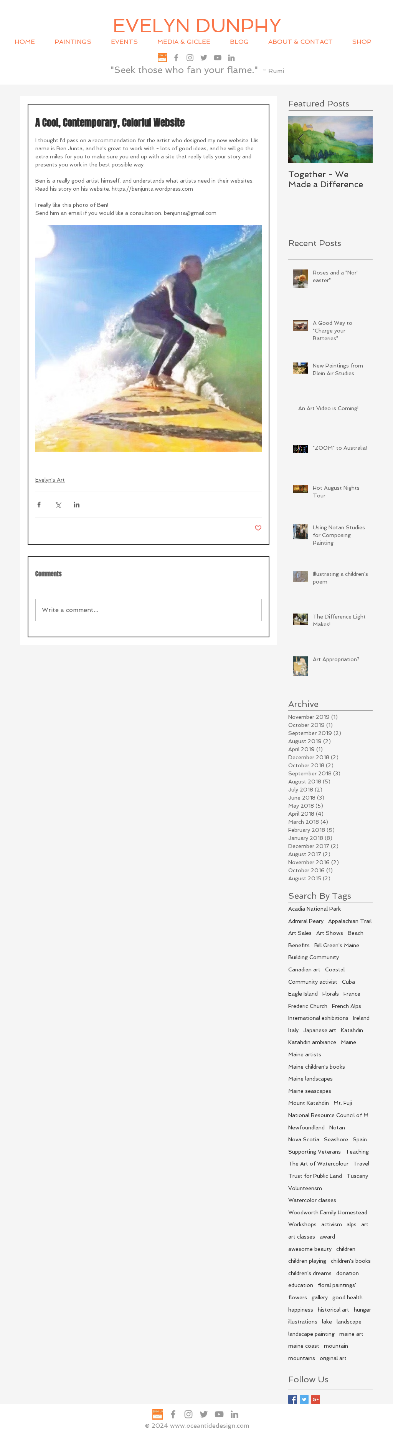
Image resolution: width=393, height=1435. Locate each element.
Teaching (357, 1152)
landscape (349, 1322)
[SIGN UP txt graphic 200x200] (162, 57)
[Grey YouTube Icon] (217, 57)
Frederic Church (307, 1006)
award (327, 1237)
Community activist (312, 982)
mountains (301, 1358)
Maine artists (304, 1054)
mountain (336, 1346)
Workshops (302, 1224)
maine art (351, 1334)
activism (331, 1224)
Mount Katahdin (308, 1103)
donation (347, 1273)
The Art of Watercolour (318, 1164)
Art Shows (329, 933)
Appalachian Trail (350, 921)
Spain (360, 1139)
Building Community (313, 957)
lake (327, 1322)
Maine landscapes (310, 1079)
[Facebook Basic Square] (292, 1399)
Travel (361, 1164)
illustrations (302, 1322)
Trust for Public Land (315, 1176)
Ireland (361, 1018)
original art (333, 1358)
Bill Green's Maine (336, 945)
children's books (351, 1261)
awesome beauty (310, 1249)
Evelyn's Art (50, 480)
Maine (348, 1042)
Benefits (299, 945)
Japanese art (319, 1030)
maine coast (303, 1346)
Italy (293, 1030)
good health (347, 1297)
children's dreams (310, 1273)
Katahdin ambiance (312, 1042)
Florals (330, 994)
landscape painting (311, 1334)
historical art (333, 1310)
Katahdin (352, 1030)
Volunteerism (305, 1188)
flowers (297, 1297)
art (364, 1224)
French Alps (346, 1006)
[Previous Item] (300, 139)
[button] (128, 42)
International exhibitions (318, 1018)
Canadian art (304, 969)
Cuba (348, 982)
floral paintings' (337, 1285)
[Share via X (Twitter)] (57, 504)
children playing (307, 1261)
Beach (355, 933)
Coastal (335, 969)
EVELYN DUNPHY (197, 25)
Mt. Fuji (343, 1103)
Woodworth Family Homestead (327, 1212)
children (345, 1249)
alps (352, 1224)
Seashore (336, 1139)
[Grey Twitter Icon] (203, 57)
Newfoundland (306, 1127)
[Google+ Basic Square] (315, 1399)
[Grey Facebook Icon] (176, 57)
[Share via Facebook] (39, 504)
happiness (300, 1310)
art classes (301, 1237)
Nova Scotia (303, 1139)
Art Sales (300, 933)
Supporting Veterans (314, 1152)
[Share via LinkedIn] (76, 504)
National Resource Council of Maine (330, 1115)
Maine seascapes (309, 1091)
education (300, 1285)
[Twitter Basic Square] (304, 1399)
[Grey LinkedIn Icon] (231, 57)
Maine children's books (316, 1067)
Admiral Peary (306, 921)
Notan (337, 1127)
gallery (320, 1297)
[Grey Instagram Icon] (190, 57)
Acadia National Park (314, 909)
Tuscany (357, 1176)
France (351, 994)
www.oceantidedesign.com (209, 1425)
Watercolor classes (312, 1200)
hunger (362, 1310)
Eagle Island (303, 994)
